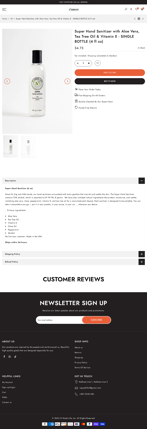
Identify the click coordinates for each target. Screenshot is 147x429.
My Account (7, 382)
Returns (78, 352)
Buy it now (109, 81)
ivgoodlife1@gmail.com (90, 388)
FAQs (4, 397)
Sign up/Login (8, 387)
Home (4, 18)
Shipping (91, 55)
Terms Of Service (82, 367)
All (11, 18)
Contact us (6, 402)
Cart (4, 392)
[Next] (67, 81)
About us (79, 347)
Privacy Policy (81, 362)
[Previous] (7, 81)
